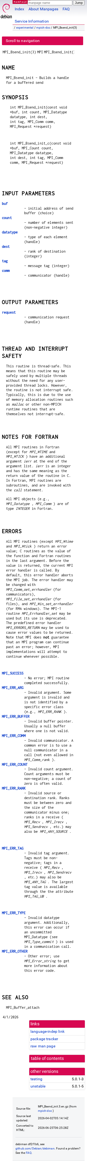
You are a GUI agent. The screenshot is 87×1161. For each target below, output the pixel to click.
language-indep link (47, 1031)
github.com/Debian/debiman (35, 1148)
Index (19, 9)
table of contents (47, 1058)
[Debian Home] (6, 9)
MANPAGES (21, 1)
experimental (25, 27)
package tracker (44, 1039)
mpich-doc (43, 27)
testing (36, 1079)
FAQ (66, 9)
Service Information (32, 21)
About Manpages (43, 9)
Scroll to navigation (23, 40)
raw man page (42, 1046)
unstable (37, 1086)
